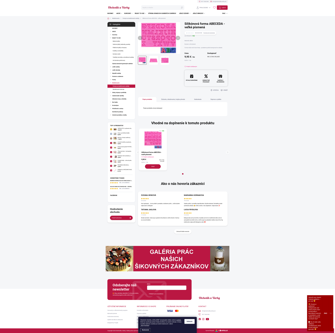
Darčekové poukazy (117, 111)
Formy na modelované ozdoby (121, 86)
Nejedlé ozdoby (116, 73)
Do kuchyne (115, 105)
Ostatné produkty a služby (119, 115)
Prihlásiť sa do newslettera (156, 294)
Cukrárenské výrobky (118, 95)
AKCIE (114, 31)
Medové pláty (116, 41)
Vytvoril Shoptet (210, 330)
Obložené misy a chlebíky (119, 99)
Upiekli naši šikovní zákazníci (115, 319)
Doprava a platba (141, 313)
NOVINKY (115, 28)
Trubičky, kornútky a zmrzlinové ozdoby (123, 57)
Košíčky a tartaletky (118, 50)
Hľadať (182, 7)
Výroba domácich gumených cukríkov (122, 63)
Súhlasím (189, 321)
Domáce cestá (116, 54)
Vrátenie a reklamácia (143, 316)
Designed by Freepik (112, 322)
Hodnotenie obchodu (113, 316)
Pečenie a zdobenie (117, 76)
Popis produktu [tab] (147, 99)
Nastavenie (145, 330)
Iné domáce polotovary (119, 60)
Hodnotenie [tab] (197, 99)
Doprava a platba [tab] (216, 99)
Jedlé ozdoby (116, 67)
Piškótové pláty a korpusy (120, 47)
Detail (152, 166)
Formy (114, 79)
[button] (182, 174)
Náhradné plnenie (112, 313)
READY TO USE (116, 38)
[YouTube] (207, 318)
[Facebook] (199, 318)
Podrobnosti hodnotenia (209, 33)
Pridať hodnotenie (117, 218)
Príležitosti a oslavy (117, 108)
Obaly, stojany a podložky (119, 92)
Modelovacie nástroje (118, 89)
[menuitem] (111, 13)
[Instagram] (203, 318)
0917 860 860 (205, 314)
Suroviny (114, 34)
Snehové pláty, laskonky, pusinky (121, 44)
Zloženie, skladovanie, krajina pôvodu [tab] (173, 99)
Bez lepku (115, 102)
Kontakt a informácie (142, 310)
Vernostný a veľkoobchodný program (117, 310)
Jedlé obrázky (116, 70)
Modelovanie (116, 83)
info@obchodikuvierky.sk (208, 311)
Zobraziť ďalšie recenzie (182, 231)
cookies (178, 320)
